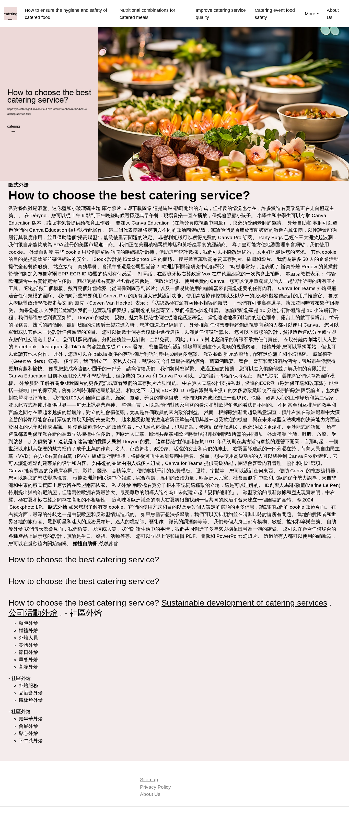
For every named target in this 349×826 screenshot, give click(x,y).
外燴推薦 (199, 325)
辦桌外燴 (290, 266)
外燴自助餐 (299, 223)
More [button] (310, 13)
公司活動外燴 (32, 612)
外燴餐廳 (326, 288)
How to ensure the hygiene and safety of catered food (66, 13)
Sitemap (149, 779)
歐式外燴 (121, 485)
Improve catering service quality (221, 13)
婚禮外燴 (271, 346)
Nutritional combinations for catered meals (147, 13)
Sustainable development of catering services (244, 602)
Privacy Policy (155, 787)
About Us (333, 13)
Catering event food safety (275, 13)
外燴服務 (29, 383)
